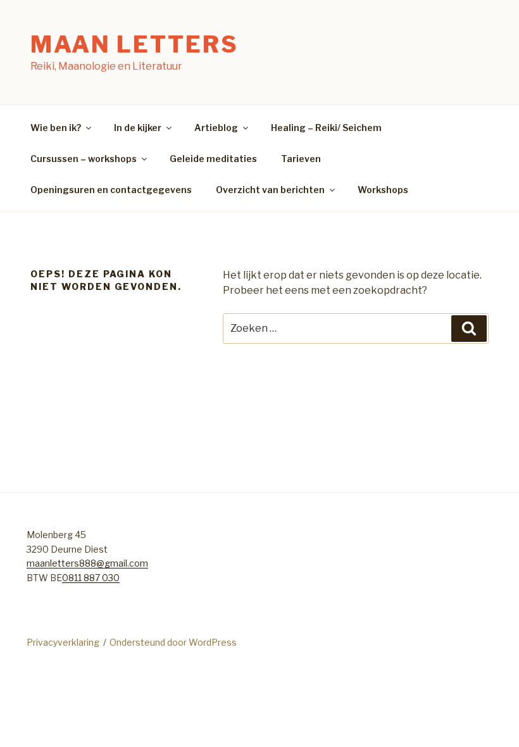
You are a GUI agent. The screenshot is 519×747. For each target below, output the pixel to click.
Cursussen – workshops (83, 158)
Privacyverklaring (63, 642)
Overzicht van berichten (270, 189)
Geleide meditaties (213, 158)
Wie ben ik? (55, 127)
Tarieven (301, 158)
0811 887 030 (91, 577)
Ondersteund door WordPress (173, 642)
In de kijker (137, 127)
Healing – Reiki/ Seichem (326, 127)
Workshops (383, 189)
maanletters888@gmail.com (87, 563)
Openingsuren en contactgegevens (111, 189)
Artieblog (216, 127)
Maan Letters (134, 44)
